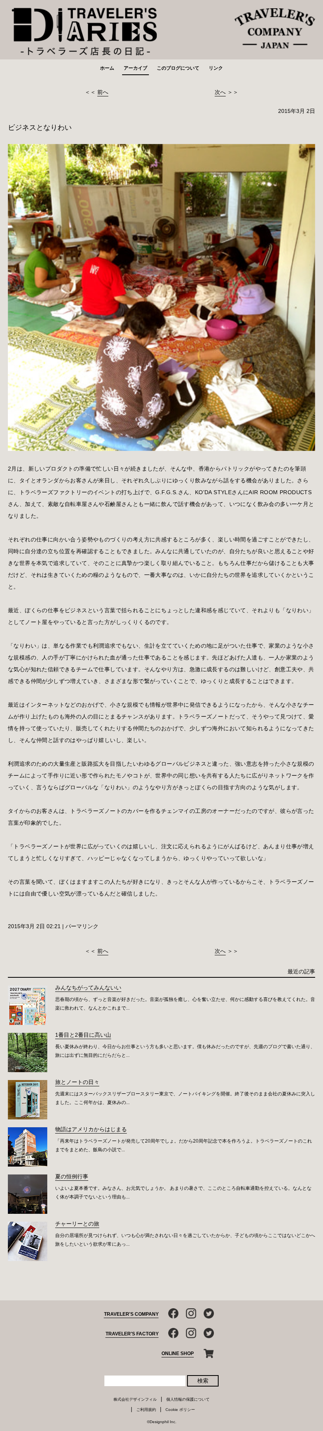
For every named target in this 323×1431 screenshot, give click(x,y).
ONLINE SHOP (178, 1353)
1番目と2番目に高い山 (83, 1035)
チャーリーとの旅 (77, 1224)
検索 (202, 1380)
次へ (220, 92)
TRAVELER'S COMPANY (131, 1314)
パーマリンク (81, 926)
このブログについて (178, 68)
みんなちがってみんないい (88, 987)
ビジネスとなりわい (40, 127)
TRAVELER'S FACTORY (132, 1334)
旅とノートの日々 (77, 1082)
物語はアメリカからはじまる (91, 1129)
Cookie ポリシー (180, 1409)
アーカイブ (135, 68)
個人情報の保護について (188, 1399)
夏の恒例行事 (71, 1176)
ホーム (107, 68)
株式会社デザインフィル (135, 1399)
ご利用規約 (146, 1409)
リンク (216, 68)
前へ (102, 92)
